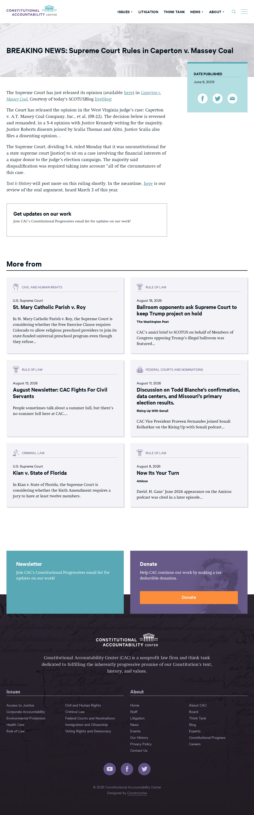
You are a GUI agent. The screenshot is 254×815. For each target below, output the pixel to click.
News (195, 11)
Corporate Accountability (25, 711)
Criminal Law (75, 711)
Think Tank (174, 11)
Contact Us (139, 750)
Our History (139, 737)
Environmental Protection (25, 717)
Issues (123, 11)
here (128, 93)
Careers (195, 743)
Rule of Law (15, 730)
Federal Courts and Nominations (90, 717)
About (215, 11)
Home (134, 705)
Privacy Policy (141, 743)
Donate (189, 597)
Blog (192, 724)
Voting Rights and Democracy (88, 730)
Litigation (148, 11)
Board (193, 711)
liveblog (103, 99)
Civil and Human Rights (83, 705)
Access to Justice (20, 705)
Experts (195, 730)
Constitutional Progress (207, 737)
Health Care (15, 724)
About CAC (198, 705)
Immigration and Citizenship (86, 724)
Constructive (137, 792)
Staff (133, 711)
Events (135, 730)
